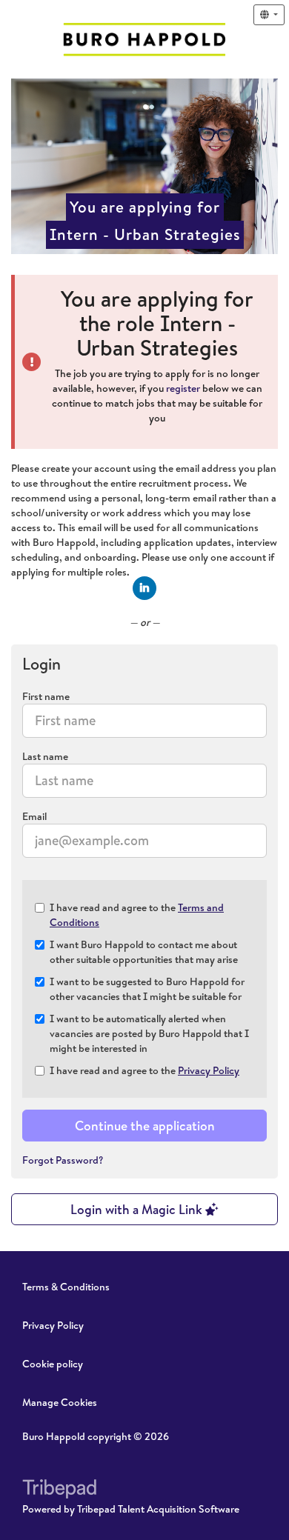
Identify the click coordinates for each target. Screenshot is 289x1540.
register (183, 388)
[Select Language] (269, 14)
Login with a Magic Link (137, 1209)
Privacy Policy (208, 1070)
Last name (45, 756)
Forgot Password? (63, 1160)
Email (34, 816)
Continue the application (145, 1125)
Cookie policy (52, 1363)
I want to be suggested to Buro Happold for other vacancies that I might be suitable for (147, 989)
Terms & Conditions (66, 1286)
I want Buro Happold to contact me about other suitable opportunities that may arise (144, 952)
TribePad (59, 1490)
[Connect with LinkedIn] (144, 588)
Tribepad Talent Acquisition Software (158, 1508)
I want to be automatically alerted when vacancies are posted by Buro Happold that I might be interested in (149, 1033)
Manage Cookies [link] (59, 1402)
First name (46, 696)
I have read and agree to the (137, 915)
